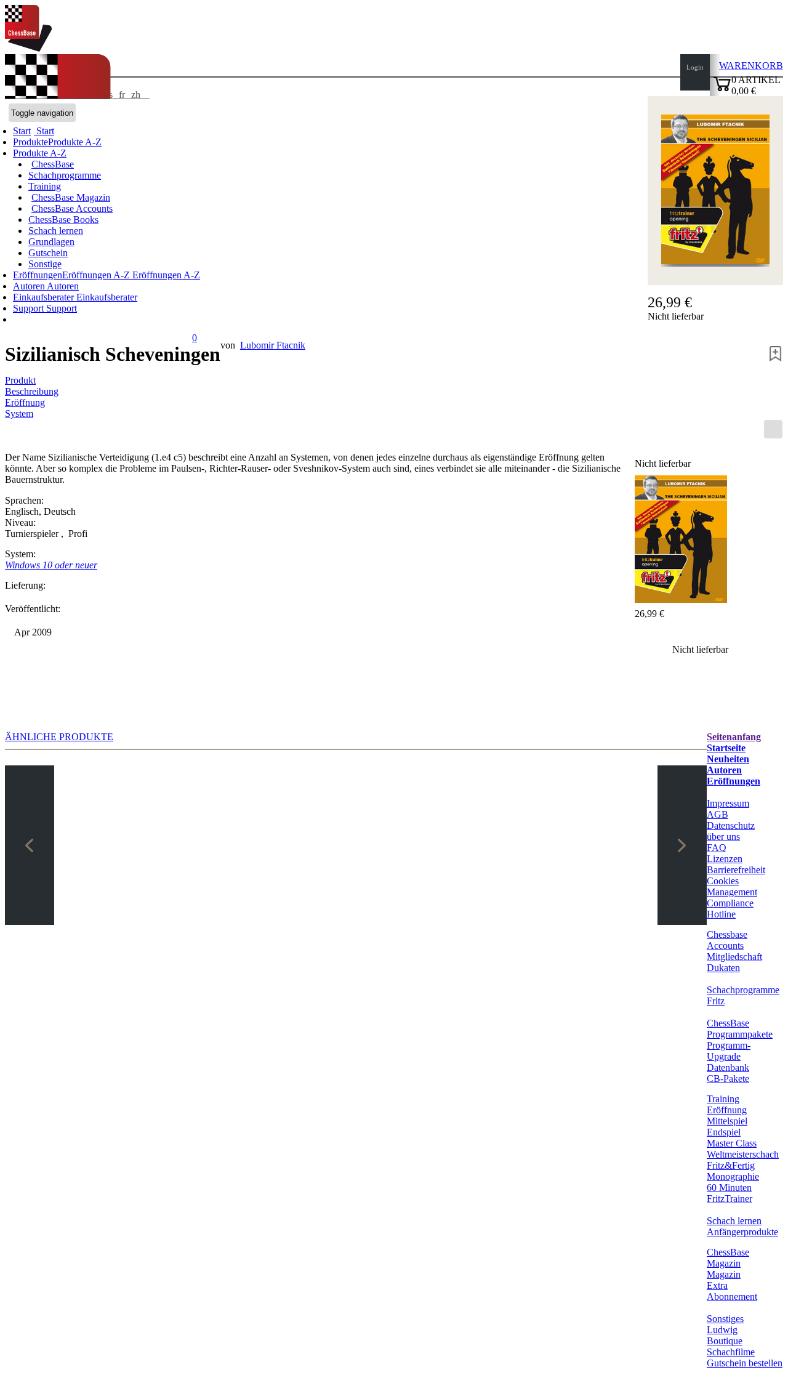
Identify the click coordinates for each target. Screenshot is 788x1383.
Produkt (20, 380)
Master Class (732, 1143)
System (19, 413)
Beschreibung (31, 391)
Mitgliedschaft (734, 956)
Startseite (726, 748)
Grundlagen (51, 241)
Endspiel (724, 1132)
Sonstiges (725, 1318)
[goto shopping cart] (722, 89)
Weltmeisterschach (743, 1154)
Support (29, 308)
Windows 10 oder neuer (51, 565)
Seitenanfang (734, 737)
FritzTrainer (729, 1198)
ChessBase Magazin (70, 197)
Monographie (733, 1176)
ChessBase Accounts (72, 208)
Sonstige (45, 264)
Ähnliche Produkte (59, 737)
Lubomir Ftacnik (272, 345)
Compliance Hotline (730, 908)
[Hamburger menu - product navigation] (773, 429)
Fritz (716, 1001)
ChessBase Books (63, 219)
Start (44, 131)
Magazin (724, 1274)
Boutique (724, 1341)
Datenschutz (731, 825)
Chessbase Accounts (727, 940)
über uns (723, 836)
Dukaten (723, 967)
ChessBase (52, 164)
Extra (717, 1285)
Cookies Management (732, 886)
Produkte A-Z (39, 153)
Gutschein (48, 253)
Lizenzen (724, 858)
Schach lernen (55, 230)
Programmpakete (740, 1034)
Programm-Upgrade (728, 1051)
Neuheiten (728, 759)
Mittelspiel (727, 1121)
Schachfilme (731, 1352)
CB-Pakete (728, 1078)
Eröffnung (25, 402)
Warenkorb (751, 65)
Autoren (30, 286)
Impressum (728, 803)
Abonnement (732, 1296)
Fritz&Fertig (731, 1165)
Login (695, 67)
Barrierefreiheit (736, 870)
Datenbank (728, 1067)
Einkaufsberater (44, 297)
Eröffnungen (733, 781)
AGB (717, 814)
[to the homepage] (28, 48)
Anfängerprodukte (742, 1232)
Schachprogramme (64, 175)
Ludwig (722, 1330)
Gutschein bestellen (744, 1363)
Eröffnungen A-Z (165, 275)
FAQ (716, 847)
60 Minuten (729, 1187)
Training (44, 186)
